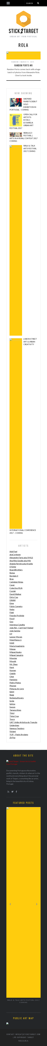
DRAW (13, 600)
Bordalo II (14, 576)
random (15, 62)
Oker (12, 676)
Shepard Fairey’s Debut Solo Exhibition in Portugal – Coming (23, 104)
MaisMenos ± (16, 640)
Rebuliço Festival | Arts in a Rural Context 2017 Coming (23, 137)
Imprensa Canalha (17, 624)
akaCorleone (15, 554)
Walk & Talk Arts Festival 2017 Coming (30, 148)
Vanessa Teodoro (17, 728)
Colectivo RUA (16, 588)
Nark (12, 667)
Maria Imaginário (17, 646)
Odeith (13, 673)
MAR (12, 643)
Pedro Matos (15, 682)
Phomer (13, 685)
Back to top (23, 1040)
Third (12, 713)
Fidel (12, 612)
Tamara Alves (15, 710)
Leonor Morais (16, 637)
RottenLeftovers (17, 698)
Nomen (13, 670)
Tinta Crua (14, 716)
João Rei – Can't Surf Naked (21, 627)
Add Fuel (13, 551)
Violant (13, 731)
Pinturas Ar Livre (17, 688)
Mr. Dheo (14, 664)
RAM (12, 692)
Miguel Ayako (16, 652)
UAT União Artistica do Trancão (23, 722)
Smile (12, 701)
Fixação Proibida (17, 615)
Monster (13, 658)
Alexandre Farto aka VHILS (21, 557)
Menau (13, 649)
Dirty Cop (14, 597)
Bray (12, 579)
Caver (12, 585)
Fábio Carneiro (16, 606)
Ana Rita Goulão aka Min (20, 560)
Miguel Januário (16, 655)
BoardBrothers (16, 570)
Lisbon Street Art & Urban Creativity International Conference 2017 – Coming (23, 436)
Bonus (12, 573)
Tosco (12, 719)
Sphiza (12, 704)
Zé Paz (12, 737)
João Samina (15, 631)
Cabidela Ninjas (16, 582)
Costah (13, 591)
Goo (11, 621)
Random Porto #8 (23, 65)
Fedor (12, 609)
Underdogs (14, 725)
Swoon (12, 707)
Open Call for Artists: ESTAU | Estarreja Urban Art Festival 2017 (23, 121)
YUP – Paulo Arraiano (19, 734)
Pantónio (13, 679)
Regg (12, 695)
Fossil (12, 618)
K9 (11, 634)
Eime (12, 603)
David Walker (15, 594)
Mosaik (13, 661)
